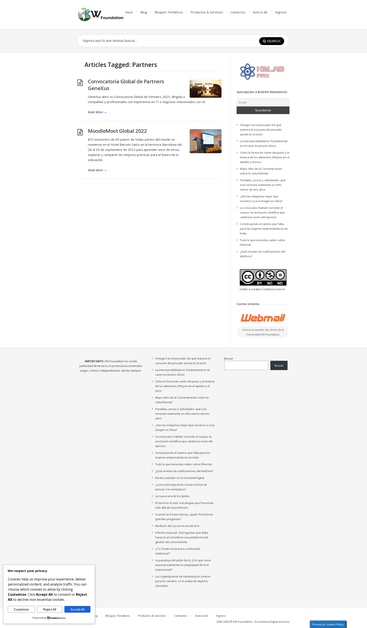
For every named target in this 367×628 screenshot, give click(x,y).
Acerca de (260, 12)
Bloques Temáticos (169, 12)
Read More (97, 112)
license (280, 289)
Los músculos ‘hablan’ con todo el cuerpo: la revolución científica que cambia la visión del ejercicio (262, 212)
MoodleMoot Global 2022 (117, 130)
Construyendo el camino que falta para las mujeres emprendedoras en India (264, 228)
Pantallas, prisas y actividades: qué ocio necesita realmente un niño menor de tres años (262, 184)
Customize (21, 609)
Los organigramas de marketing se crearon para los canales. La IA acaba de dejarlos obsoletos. (183, 581)
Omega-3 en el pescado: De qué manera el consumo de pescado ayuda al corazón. (261, 129)
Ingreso (281, 12)
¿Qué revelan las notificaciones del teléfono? (184, 471)
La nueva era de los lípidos (172, 496)
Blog (143, 12)
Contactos (237, 12)
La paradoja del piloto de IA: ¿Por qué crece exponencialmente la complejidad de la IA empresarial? (183, 564)
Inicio (129, 12)
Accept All (77, 609)
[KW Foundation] (100, 14)
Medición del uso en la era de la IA (177, 526)
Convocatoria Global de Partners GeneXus (126, 85)
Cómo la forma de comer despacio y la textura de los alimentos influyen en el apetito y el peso (264, 157)
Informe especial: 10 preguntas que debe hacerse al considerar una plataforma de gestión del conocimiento (181, 537)
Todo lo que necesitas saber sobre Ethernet (183, 464)
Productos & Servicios (207, 12)
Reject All (49, 609)
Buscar (228, 358)
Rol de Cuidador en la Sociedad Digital (179, 478)
